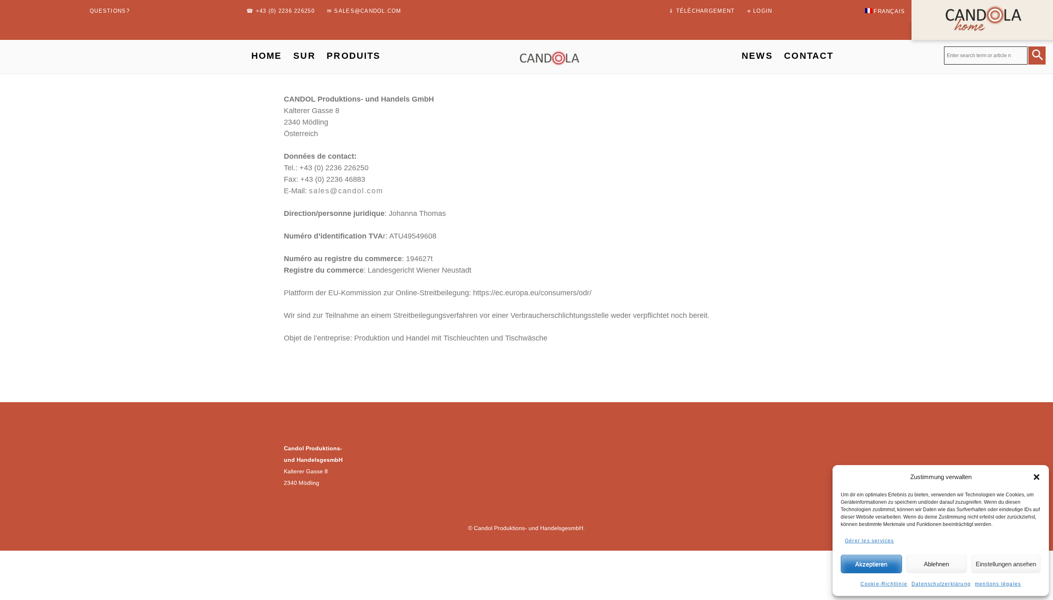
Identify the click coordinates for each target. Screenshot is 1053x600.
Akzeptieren (871, 564)
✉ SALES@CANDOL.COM (364, 11)
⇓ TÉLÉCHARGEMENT (702, 11)
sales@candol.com (346, 191)
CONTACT (808, 56)
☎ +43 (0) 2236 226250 (280, 11)
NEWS (757, 56)
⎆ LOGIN (759, 11)
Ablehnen (936, 564)
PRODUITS (353, 56)
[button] (1036, 477)
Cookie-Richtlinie (883, 584)
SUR (304, 56)
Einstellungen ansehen (1006, 564)
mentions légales (998, 584)
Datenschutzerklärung (941, 584)
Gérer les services (869, 541)
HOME (266, 56)
